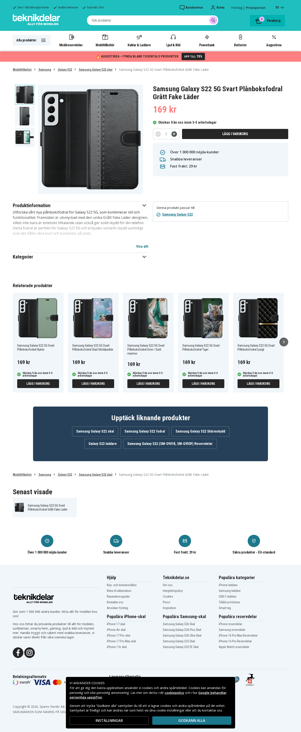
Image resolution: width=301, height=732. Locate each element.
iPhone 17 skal (116, 624)
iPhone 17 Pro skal (118, 635)
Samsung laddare (230, 591)
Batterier (240, 45)
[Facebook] (18, 652)
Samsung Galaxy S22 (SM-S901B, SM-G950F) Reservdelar (170, 444)
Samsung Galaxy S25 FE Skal (181, 647)
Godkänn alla (191, 720)
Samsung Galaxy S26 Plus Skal (182, 630)
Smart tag (225, 608)
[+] (174, 134)
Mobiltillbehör (105, 45)
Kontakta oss (115, 602)
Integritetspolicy (173, 591)
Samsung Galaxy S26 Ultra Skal (182, 635)
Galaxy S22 (64, 69)
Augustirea (273, 45)
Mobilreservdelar (71, 45)
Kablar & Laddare (139, 45)
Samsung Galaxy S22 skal (95, 69)
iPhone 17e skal (117, 647)
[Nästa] (283, 342)
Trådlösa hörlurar (229, 602)
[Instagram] (29, 652)
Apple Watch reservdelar (234, 647)
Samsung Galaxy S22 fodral (144, 431)
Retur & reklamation (119, 591)
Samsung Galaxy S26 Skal (179, 624)
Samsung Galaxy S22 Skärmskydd (200, 431)
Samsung (44, 69)
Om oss (168, 585)
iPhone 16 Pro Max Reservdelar (238, 635)
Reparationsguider (118, 596)
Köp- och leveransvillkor (122, 585)
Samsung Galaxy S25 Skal (179, 641)
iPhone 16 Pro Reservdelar (235, 641)
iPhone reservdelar (230, 624)
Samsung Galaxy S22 (177, 214)
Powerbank (207, 45)
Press (166, 602)
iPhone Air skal (116, 630)
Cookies (168, 596)
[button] (80, 205)
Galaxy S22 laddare (103, 444)
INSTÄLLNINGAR (109, 720)
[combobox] (152, 20)
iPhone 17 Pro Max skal (121, 641)
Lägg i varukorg (235, 134)
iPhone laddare (228, 585)
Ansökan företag (117, 608)
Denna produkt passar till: (175, 207)
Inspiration (169, 608)
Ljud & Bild (173, 45)
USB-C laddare (227, 596)
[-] (158, 134)
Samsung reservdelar (232, 630)
